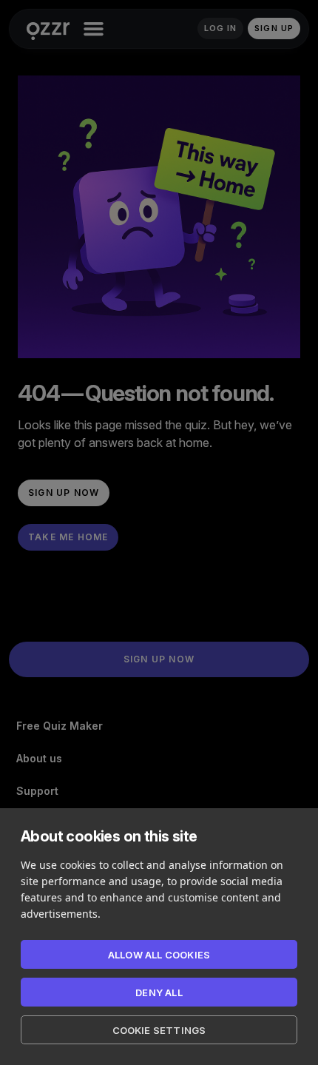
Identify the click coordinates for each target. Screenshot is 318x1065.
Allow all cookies (159, 955)
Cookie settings (159, 1030)
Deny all (159, 992)
